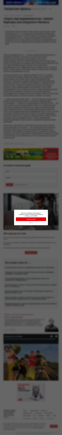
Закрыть (31, 222)
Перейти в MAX (31, 219)
